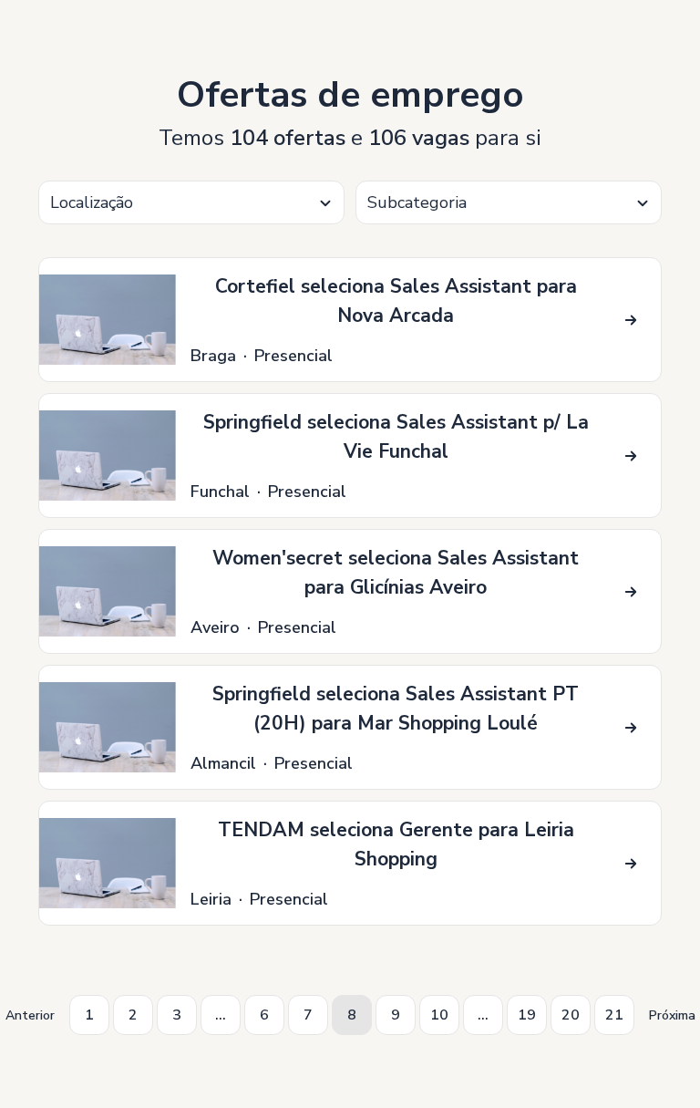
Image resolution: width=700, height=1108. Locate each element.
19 (527, 1015)
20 (570, 1015)
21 (614, 1015)
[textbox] (191, 202)
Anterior (30, 1015)
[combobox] (191, 202)
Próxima (672, 1015)
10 (439, 1015)
